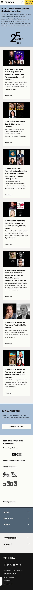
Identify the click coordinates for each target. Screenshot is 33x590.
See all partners (9, 502)
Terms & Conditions (9, 577)
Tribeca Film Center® (10, 574)
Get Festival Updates (16, 426)
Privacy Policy (7, 580)
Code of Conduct (8, 584)
